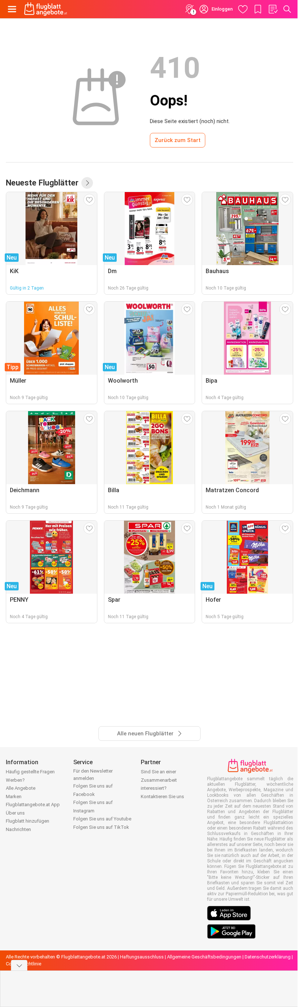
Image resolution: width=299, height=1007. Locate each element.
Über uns (15, 813)
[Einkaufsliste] (273, 9)
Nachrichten (18, 829)
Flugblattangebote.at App (33, 804)
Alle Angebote (20, 788)
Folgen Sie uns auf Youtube (102, 819)
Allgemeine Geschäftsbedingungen (204, 957)
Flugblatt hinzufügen (27, 821)
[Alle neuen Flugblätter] (87, 183)
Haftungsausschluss (142, 957)
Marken (14, 796)
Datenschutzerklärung (268, 957)
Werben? (15, 780)
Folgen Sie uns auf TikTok (101, 827)
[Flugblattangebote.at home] (45, 9)
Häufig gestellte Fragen (30, 771)
